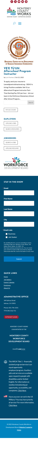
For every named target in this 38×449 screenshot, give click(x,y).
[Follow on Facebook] (11, 1)
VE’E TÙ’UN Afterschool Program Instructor (17, 71)
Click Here (22, 390)
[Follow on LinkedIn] (22, 1)
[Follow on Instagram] (26, 1)
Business (11, 234)
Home (6, 277)
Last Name (8, 209)
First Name (8, 199)
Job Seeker (12, 237)
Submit (19, 259)
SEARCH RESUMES (12, 129)
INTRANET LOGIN (11, 317)
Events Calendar (9, 282)
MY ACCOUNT (11, 110)
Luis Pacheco (10, 77)
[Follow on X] (15, 1)
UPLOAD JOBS (11, 123)
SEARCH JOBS (11, 142)
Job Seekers (7, 280)
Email (6, 188)
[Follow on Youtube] (19, 1)
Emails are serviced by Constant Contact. (14, 253)
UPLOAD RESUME (12, 148)
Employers (7, 285)
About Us (7, 288)
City (5, 219)
